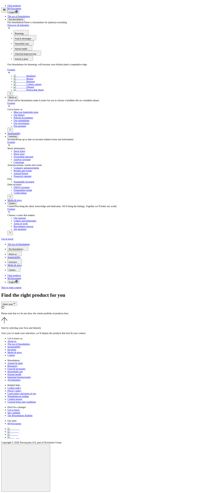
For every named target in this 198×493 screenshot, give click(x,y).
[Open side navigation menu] (4, 10)
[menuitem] (18, 16)
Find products (14, 5)
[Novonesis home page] (15, 10)
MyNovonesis (14, 278)
